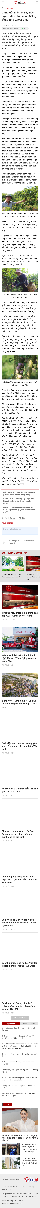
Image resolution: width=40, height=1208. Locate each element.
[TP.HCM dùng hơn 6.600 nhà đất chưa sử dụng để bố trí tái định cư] (11, 1163)
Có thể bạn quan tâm (14, 553)
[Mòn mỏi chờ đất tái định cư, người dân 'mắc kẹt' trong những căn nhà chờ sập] (11, 1149)
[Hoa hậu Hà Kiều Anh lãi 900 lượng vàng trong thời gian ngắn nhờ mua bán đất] (20, 1120)
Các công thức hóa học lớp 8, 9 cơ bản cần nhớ (19, 1054)
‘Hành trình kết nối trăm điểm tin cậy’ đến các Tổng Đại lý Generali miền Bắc (19, 658)
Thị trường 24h (8, 620)
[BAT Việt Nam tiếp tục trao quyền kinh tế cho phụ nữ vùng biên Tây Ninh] (20, 727)
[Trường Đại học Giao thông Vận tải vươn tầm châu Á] (13, 563)
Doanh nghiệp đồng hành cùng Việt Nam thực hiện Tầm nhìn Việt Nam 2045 (19, 879)
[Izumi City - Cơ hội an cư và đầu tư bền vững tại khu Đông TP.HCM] (20, 685)
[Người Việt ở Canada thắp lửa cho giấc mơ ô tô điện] (20, 773)
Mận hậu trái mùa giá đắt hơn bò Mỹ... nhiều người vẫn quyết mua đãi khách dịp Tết (19, 509)
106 (4, 1056)
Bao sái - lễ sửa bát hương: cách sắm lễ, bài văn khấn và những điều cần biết (19, 1079)
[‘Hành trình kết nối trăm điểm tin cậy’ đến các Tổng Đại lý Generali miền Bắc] (20, 639)
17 (24, 1038)
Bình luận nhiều (29, 1023)
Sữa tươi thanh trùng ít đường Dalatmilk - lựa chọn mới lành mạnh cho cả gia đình (18, 834)
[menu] (3, 2)
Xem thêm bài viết (20, 1018)
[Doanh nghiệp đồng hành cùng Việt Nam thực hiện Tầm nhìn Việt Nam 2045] (20, 860)
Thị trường (8, 8)
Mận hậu (12, 518)
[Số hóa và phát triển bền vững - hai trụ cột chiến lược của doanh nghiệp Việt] (20, 904)
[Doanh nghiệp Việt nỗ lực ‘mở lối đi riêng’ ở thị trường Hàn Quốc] (20, 947)
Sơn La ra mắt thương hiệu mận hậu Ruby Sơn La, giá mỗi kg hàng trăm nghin (18, 501)
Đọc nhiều (11, 1023)
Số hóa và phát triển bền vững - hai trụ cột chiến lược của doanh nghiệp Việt (19, 923)
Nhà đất (5, 707)
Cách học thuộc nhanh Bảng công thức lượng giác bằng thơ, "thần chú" (19, 1037)
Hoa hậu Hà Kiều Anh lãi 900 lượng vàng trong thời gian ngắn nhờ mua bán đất (20, 1138)
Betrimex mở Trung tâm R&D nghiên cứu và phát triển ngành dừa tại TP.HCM (18, 1006)
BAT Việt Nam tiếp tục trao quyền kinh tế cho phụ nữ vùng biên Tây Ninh (19, 746)
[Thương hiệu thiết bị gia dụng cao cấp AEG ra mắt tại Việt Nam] (20, 597)
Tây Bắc (22, 518)
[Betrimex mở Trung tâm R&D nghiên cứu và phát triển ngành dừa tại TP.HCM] (20, 987)
